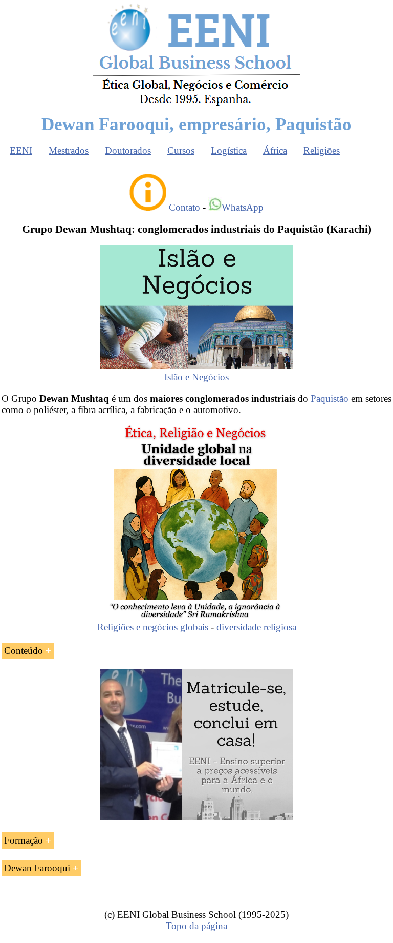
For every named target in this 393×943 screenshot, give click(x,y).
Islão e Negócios (196, 377)
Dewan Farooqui (37, 868)
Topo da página (196, 925)
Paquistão (329, 398)
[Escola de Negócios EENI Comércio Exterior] (196, 103)
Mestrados (69, 150)
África (275, 150)
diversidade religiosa (256, 627)
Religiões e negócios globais (152, 627)
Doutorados (128, 150)
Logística (229, 150)
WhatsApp (243, 207)
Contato (184, 207)
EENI (21, 150)
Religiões (321, 150)
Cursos (180, 150)
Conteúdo (23, 650)
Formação (23, 840)
